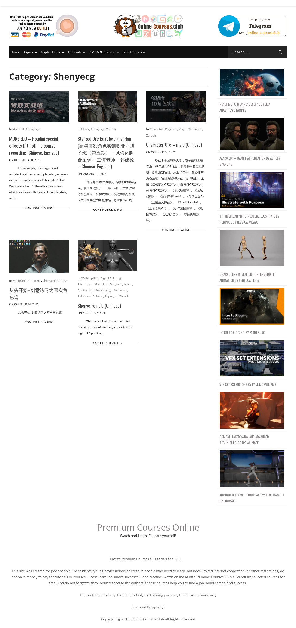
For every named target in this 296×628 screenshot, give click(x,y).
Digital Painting (110, 278)
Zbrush (111, 129)
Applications (50, 52)
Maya (85, 129)
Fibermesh (85, 284)
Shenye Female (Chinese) (99, 305)
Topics (28, 52)
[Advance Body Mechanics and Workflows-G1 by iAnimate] (252, 468)
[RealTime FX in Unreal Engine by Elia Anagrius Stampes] (252, 83)
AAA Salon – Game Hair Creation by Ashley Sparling (249, 161)
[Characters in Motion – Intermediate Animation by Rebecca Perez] (252, 248)
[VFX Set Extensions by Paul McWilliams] (252, 358)
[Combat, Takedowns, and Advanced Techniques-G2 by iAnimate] (252, 410)
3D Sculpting (89, 278)
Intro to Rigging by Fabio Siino (242, 332)
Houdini (18, 129)
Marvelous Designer (108, 284)
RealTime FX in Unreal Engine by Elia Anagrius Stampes (244, 106)
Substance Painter (90, 296)
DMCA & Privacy (102, 52)
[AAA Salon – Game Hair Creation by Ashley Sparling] (252, 134)
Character (156, 129)
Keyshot (170, 129)
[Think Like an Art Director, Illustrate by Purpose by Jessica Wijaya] (252, 190)
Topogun (111, 296)
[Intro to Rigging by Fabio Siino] (252, 306)
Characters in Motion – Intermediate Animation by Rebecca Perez (246, 277)
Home (15, 52)
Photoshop (85, 290)
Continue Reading (39, 208)
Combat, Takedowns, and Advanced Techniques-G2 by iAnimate (244, 439)
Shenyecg (32, 129)
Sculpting (34, 281)
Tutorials (74, 52)
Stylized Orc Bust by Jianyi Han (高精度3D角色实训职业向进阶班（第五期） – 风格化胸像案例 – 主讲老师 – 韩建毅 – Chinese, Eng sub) (106, 152)
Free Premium (133, 52)
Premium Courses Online (148, 527)
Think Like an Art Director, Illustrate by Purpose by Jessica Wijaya (249, 219)
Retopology (103, 290)
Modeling (19, 281)
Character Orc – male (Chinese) (174, 144)
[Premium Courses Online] (148, 20)
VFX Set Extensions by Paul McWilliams (247, 384)
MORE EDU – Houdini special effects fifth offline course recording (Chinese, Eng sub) (34, 145)
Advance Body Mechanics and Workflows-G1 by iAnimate (251, 497)
